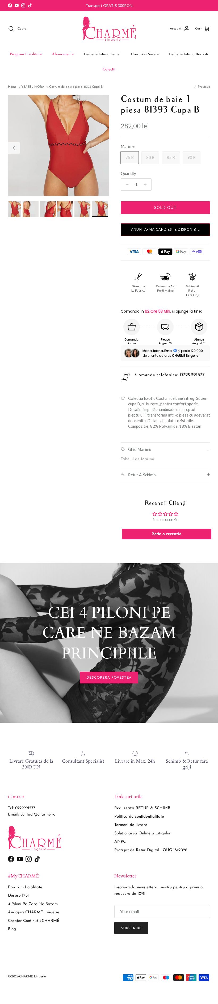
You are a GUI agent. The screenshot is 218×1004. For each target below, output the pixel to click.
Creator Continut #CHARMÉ (34, 921)
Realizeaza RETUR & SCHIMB (142, 808)
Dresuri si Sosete (145, 54)
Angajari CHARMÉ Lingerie (33, 912)
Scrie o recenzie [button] (166, 534)
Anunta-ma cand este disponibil (165, 229)
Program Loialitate (26, 54)
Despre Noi (18, 896)
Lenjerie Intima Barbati (188, 54)
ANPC (120, 842)
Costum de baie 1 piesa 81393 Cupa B (76, 87)
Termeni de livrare (130, 825)
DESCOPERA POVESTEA (109, 677)
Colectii (109, 70)
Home (12, 87)
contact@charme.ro (37, 815)
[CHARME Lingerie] (109, 28)
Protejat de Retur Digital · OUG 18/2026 (150, 850)
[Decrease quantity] (125, 184)
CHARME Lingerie (32, 976)
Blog (12, 929)
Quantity (128, 173)
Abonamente (63, 54)
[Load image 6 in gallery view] (58, 145)
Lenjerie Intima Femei (102, 54)
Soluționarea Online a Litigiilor (142, 833)
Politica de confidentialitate (139, 817)
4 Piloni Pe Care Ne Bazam (33, 904)
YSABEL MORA (32, 87)
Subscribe (131, 928)
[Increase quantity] (146, 184)
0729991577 (192, 374)
